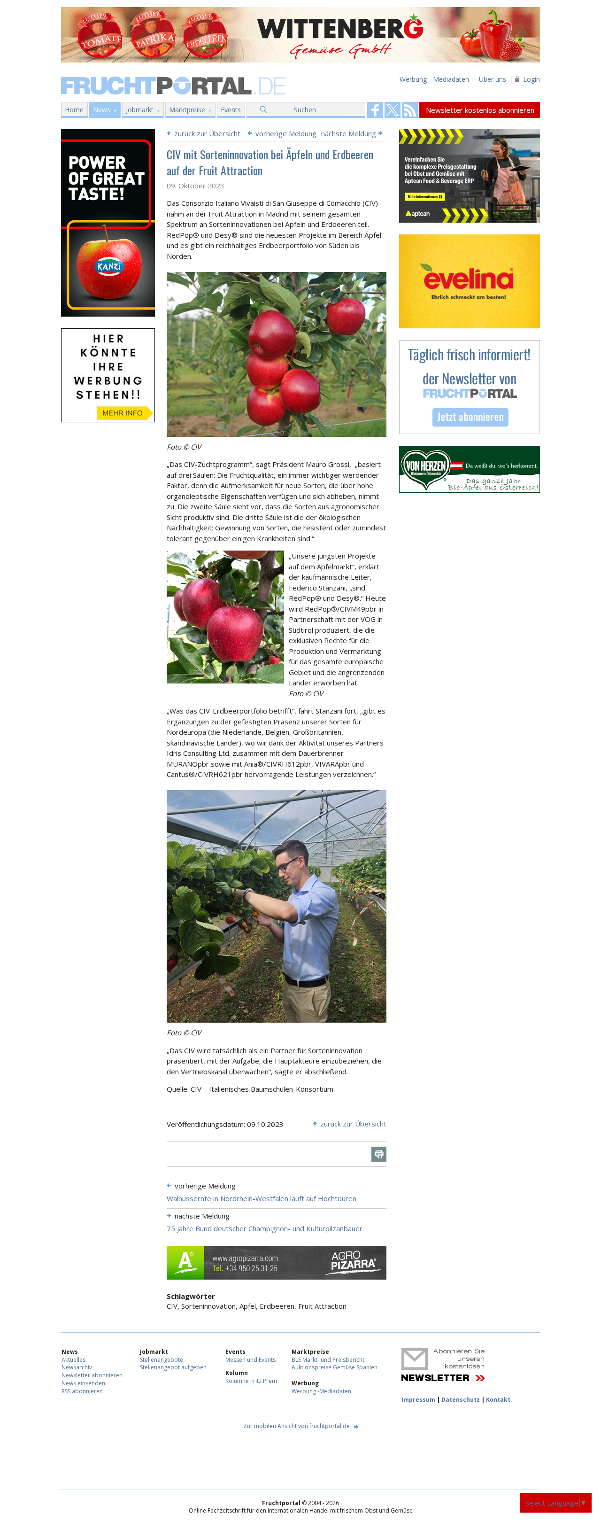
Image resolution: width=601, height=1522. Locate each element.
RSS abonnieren (82, 1391)
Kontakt (498, 1400)
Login (531, 79)
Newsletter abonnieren (92, 1375)
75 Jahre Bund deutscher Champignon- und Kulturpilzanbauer (264, 1228)
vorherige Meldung (285, 133)
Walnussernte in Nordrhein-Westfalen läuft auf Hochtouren (261, 1198)
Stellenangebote (161, 1360)
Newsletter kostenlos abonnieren (480, 110)
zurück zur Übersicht (207, 133)
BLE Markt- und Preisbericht (328, 1360)
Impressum (418, 1400)
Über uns (492, 79)
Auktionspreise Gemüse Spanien (335, 1367)
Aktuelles (73, 1360)
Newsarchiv (77, 1367)
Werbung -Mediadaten (321, 1391)
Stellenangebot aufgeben (173, 1367)
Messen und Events (250, 1360)
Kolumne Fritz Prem (251, 1381)
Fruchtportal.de (174, 85)
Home (74, 109)
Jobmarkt (140, 109)
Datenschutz (460, 1400)
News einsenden (83, 1383)
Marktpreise (187, 109)
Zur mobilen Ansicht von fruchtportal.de (296, 1426)
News (101, 109)
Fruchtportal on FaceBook (375, 110)
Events (231, 109)
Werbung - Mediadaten (434, 79)
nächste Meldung (348, 133)
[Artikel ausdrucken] (378, 1154)
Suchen (305, 109)
